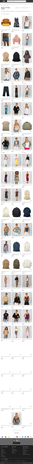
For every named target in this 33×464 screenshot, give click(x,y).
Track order (2, 449)
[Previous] (14, 7)
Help (1, 448)
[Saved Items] (30, 1)
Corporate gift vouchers (25, 450)
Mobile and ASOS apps (25, 448)
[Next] (31, 7)
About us (13, 448)
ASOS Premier (2, 451)
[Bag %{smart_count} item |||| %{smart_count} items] (32, 1)
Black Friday (24, 451)
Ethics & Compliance (3, 456)
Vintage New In (17, 7)
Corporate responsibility (14, 450)
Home (1, 5)
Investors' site (13, 451)
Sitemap (2, 454)
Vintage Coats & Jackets (24, 7)
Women (5, 5)
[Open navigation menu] (1, 1)
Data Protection (3, 455)
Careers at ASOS (14, 449)
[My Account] (28, 1)
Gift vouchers (24, 449)
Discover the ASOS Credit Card (26, 454)
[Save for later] (10, 28)
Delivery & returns (3, 450)
